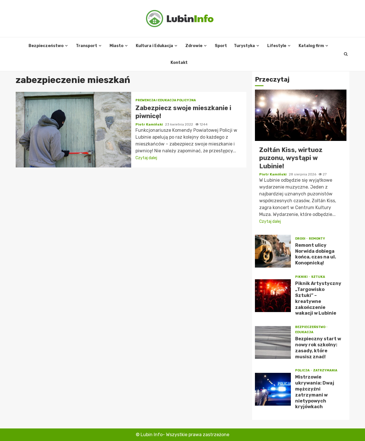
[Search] (345, 54)
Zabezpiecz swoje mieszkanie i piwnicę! (73, 129)
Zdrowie (193, 45)
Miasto (116, 45)
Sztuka (318, 276)
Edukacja (304, 332)
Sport (221, 45)
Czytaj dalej (146, 157)
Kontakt (179, 62)
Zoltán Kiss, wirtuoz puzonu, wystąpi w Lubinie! (300, 115)
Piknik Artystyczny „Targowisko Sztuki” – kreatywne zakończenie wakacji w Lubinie (273, 295)
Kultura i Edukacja (154, 45)
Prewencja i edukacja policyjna (165, 100)
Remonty (317, 238)
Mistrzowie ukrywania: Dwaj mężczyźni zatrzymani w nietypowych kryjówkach (273, 389)
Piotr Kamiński (149, 124)
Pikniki (301, 276)
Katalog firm (311, 45)
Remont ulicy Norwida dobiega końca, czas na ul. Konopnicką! (273, 251)
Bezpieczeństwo (46, 45)
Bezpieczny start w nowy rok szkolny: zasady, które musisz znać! (273, 342)
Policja (302, 370)
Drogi (300, 238)
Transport (86, 45)
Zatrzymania (325, 370)
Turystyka (244, 45)
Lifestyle (276, 45)
